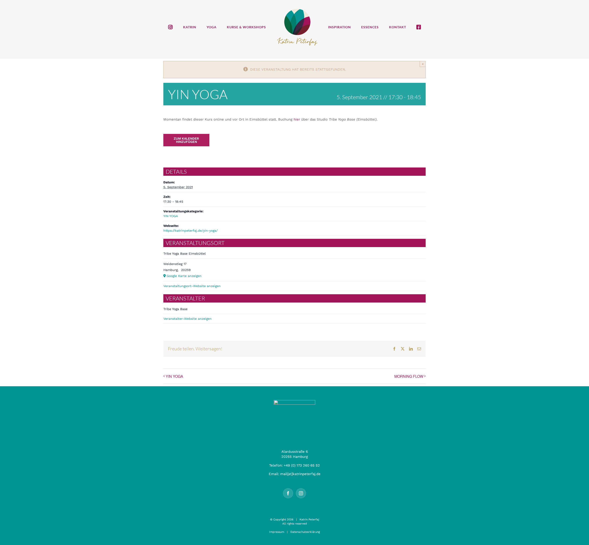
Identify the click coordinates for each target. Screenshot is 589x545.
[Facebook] (288, 493)
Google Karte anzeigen (184, 276)
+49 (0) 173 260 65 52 (302, 465)
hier (297, 119)
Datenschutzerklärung (305, 531)
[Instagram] (301, 493)
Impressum (276, 531)
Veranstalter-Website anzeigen (187, 318)
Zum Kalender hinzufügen (186, 140)
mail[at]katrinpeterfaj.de (300, 474)
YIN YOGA (170, 216)
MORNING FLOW (408, 376)
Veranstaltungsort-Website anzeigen (192, 286)
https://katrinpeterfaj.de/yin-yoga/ (190, 230)
